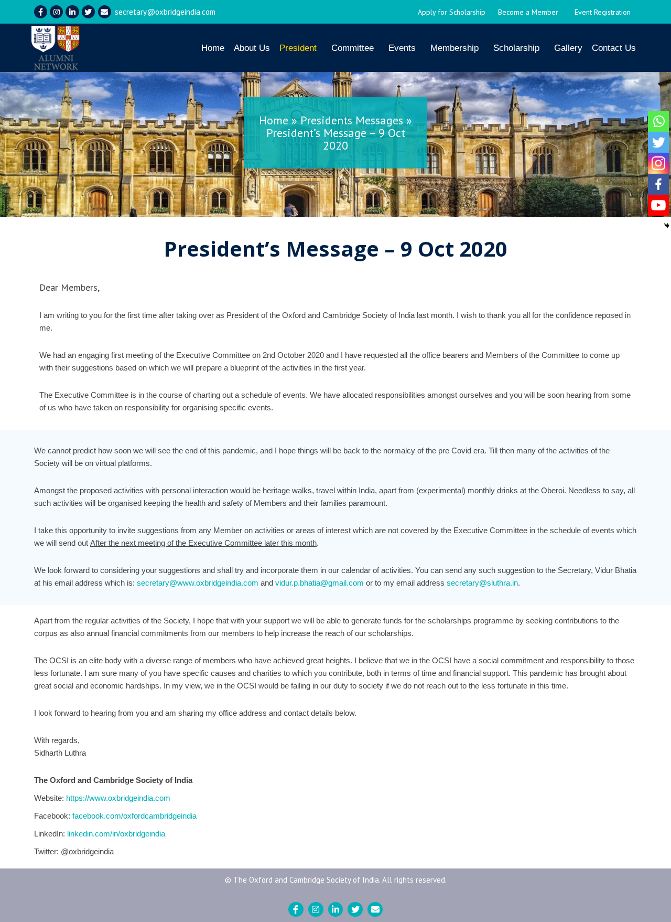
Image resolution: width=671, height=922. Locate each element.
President (298, 48)
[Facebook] (658, 184)
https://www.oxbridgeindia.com (118, 797)
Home (212, 48)
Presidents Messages (351, 120)
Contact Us (614, 48)
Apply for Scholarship (451, 12)
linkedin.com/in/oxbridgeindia (116, 833)
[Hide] (667, 225)
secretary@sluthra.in (482, 582)
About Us (252, 48)
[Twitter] (88, 11)
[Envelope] (104, 11)
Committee (352, 48)
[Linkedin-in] (72, 11)
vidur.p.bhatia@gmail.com (319, 582)
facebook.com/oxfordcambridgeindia (134, 815)
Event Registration (603, 12)
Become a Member (528, 12)
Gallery (568, 48)
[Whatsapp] (658, 121)
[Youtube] (658, 205)
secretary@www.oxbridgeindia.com (197, 582)
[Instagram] (56, 11)
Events (402, 48)
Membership (454, 48)
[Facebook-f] (40, 11)
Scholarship (516, 48)
